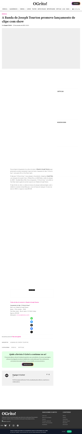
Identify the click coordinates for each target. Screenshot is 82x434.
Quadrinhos (13, 9)
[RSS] (77, 9)
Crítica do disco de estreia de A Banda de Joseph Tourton (24, 302)
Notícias (21, 347)
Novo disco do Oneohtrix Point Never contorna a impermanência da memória (71, 114)
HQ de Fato (65, 424)
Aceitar (69, 431)
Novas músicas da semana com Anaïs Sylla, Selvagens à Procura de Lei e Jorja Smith (66, 141)
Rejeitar (63, 431)
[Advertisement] (67, 79)
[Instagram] (75, 9)
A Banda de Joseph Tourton (19, 342)
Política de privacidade (47, 422)
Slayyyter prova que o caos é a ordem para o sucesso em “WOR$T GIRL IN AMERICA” (72, 97)
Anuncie (44, 419)
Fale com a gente (16, 336)
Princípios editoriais (46, 421)
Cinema (22, 9)
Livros (29, 9)
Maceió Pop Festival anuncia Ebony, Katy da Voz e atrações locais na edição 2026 (33, 294)
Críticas (58, 9)
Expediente (44, 424)
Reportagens (51, 9)
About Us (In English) (46, 417)
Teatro (34, 9)
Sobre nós (44, 415)
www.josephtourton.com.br (23, 315)
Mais (67, 9)
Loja (63, 9)
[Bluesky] (73, 9)
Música (4, 9)
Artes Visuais (42, 9)
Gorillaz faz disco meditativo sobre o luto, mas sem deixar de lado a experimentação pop (71, 105)
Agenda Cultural (66, 421)
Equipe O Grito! (8, 25)
